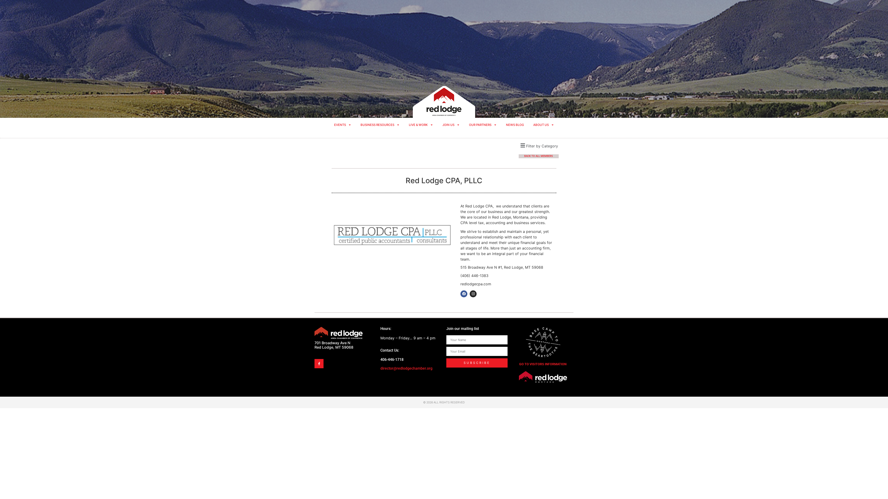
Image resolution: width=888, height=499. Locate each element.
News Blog (515, 125)
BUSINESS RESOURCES (377, 125)
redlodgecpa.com (475, 284)
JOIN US (448, 125)
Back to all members (538, 156)
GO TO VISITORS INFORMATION (543, 364)
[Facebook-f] (319, 363)
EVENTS (340, 125)
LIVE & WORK (418, 125)
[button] (539, 145)
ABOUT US (541, 125)
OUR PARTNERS (480, 125)
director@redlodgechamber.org (406, 368)
